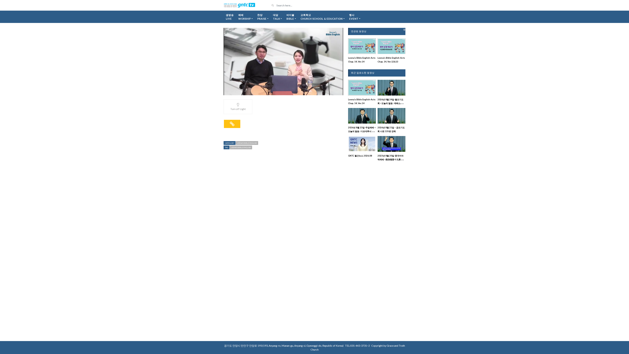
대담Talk (276, 16)
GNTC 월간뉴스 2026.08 (360, 155)
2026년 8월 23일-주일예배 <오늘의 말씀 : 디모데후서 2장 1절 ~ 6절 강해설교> (362, 131)
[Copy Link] (232, 124)
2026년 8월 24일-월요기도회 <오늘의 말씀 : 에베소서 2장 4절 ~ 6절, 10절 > (391, 103)
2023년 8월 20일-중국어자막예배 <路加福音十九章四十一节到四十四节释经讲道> (391, 159)
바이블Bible (290, 16)
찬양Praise (262, 16)
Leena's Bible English (247, 143)
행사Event (353, 16)
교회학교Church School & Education (322, 16)
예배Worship (244, 16)
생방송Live (230, 16)
